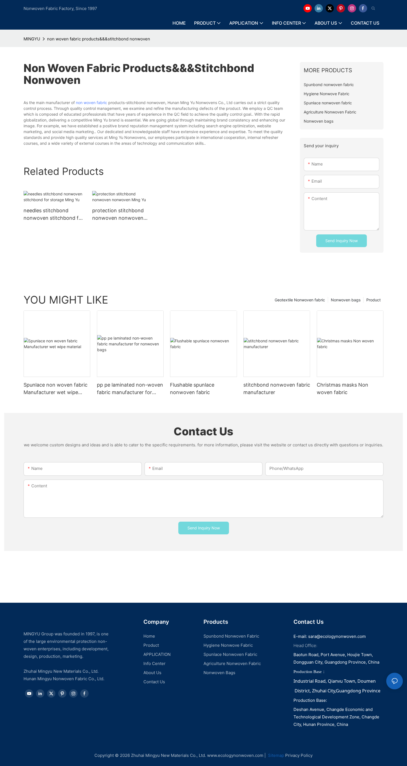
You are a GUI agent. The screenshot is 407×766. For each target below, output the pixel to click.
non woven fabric (91, 102)
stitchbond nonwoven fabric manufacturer (276, 388)
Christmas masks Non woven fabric (342, 388)
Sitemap (275, 755)
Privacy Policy (299, 755)
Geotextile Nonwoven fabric (300, 299)
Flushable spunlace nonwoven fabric (192, 388)
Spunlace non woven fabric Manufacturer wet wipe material (55, 389)
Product (373, 299)
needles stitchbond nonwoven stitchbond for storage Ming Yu (54, 215)
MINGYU (32, 39)
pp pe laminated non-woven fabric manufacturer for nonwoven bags (130, 389)
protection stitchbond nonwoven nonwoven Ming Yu (118, 215)
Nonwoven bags (345, 299)
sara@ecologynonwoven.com (337, 636)
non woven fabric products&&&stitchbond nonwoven (98, 39)
